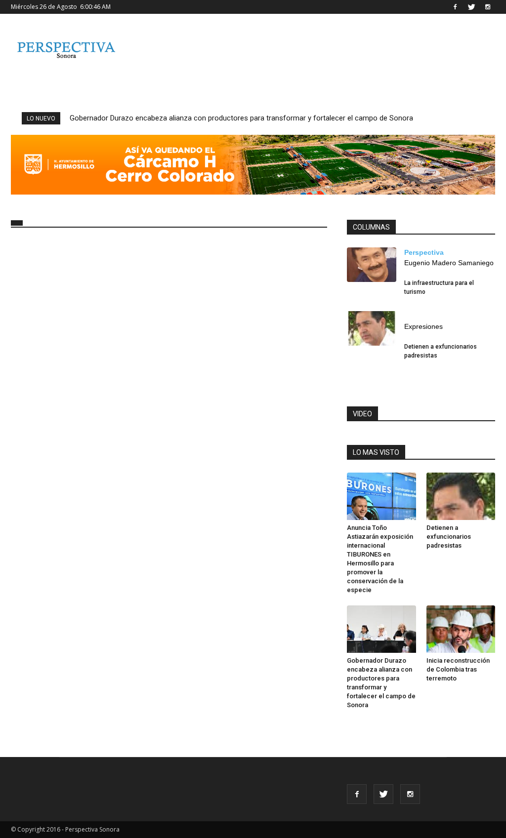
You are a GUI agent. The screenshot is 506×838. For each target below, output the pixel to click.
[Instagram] (487, 7)
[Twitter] (471, 7)
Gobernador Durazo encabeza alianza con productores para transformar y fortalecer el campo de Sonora (241, 118)
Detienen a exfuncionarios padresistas (448, 536)
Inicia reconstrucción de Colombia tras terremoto (458, 669)
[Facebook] (455, 7)
